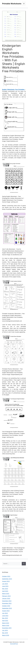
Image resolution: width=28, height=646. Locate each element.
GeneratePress (14, 643)
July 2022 (5, 613)
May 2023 (5, 588)
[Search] (24, 563)
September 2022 (7, 608)
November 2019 (6, 628)
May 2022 (5, 618)
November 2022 (6, 603)
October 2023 (6, 576)
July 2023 (5, 583)
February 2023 (6, 596)
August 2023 (6, 581)
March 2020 (5, 625)
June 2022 (5, 615)
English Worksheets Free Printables (13, 89)
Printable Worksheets (11, 4)
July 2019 (5, 630)
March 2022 (5, 623)
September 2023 (7, 579)
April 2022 (5, 620)
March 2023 (5, 593)
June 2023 (5, 586)
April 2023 (5, 591)
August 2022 (6, 610)
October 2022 (6, 606)
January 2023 (6, 598)
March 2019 (5, 635)
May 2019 (5, 633)
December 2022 (6, 601)
